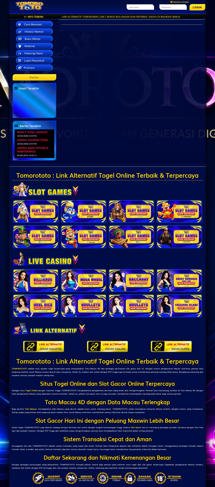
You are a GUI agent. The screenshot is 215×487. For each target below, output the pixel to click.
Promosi (28, 68)
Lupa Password (33, 60)
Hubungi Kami (33, 53)
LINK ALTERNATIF (50, 346)
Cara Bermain (32, 24)
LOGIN (197, 7)
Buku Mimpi (31, 39)
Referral (29, 46)
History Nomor (33, 31)
